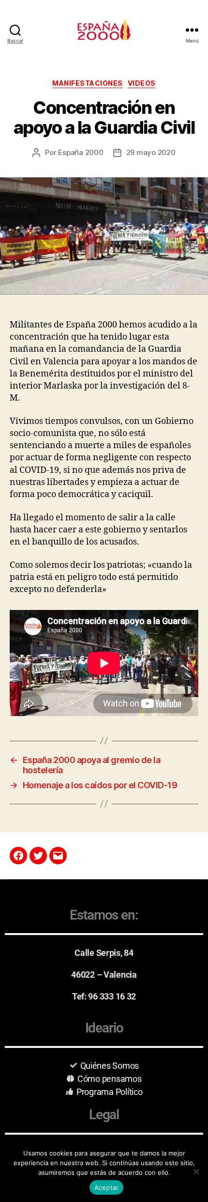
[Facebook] (18, 855)
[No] (196, 1171)
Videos (142, 83)
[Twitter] (38, 855)
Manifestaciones (87, 83)
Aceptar (106, 1187)
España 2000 (80, 152)
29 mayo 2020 (151, 152)
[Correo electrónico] (58, 855)
